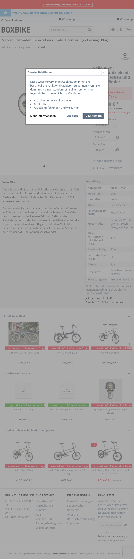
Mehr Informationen (43, 116)
